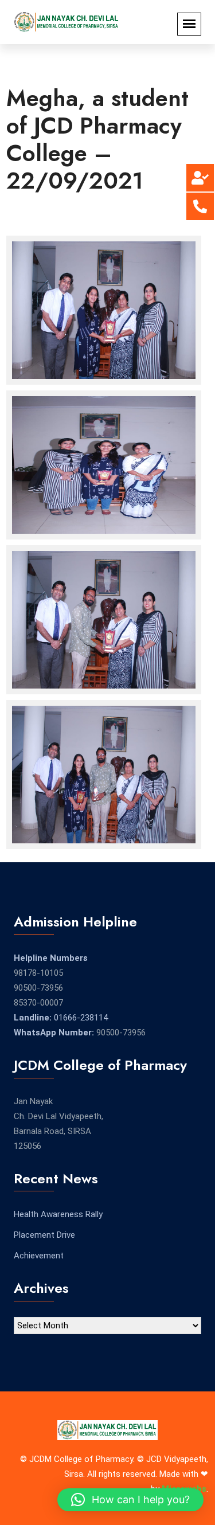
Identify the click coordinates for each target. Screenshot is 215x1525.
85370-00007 (38, 1003)
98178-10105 (38, 973)
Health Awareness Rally (58, 1214)
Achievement (39, 1255)
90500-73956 (38, 988)
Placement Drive (44, 1235)
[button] (130, 1499)
